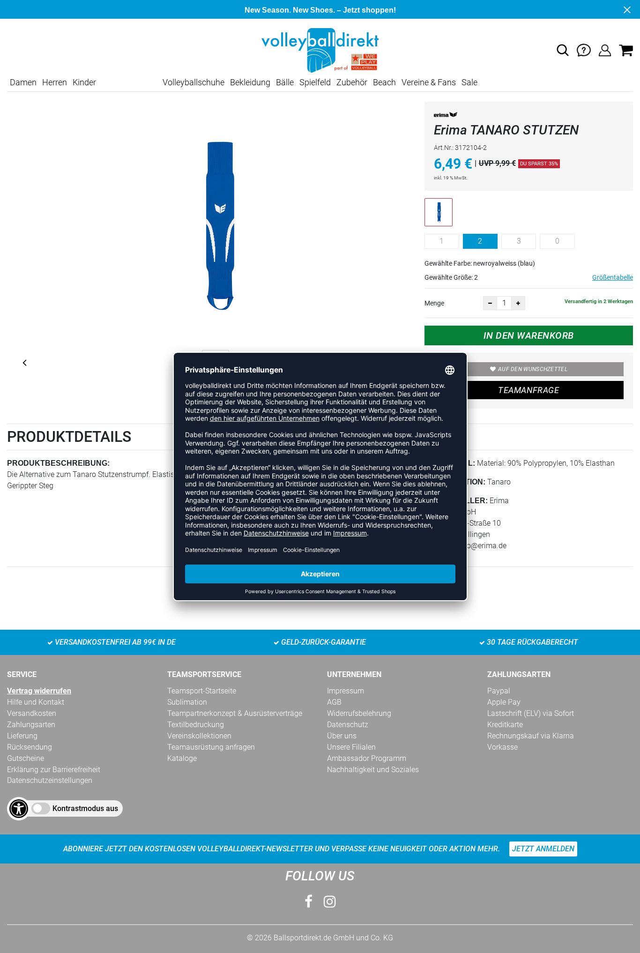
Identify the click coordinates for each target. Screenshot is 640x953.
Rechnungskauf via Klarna (530, 735)
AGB (334, 702)
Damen (23, 82)
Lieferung (22, 735)
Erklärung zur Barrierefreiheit (53, 769)
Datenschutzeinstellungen (49, 780)
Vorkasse (502, 747)
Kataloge (182, 758)
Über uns (342, 735)
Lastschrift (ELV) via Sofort (530, 713)
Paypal (498, 690)
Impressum (345, 690)
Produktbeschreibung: (58, 463)
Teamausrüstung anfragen (211, 747)
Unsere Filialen (351, 747)
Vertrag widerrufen (39, 690)
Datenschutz (347, 724)
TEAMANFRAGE (528, 390)
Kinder (84, 82)
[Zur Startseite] (320, 49)
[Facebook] (309, 901)
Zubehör (351, 82)
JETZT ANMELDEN (543, 848)
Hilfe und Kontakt (35, 702)
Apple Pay (504, 702)
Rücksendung (29, 747)
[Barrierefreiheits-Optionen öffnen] (18, 808)
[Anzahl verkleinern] (490, 303)
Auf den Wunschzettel (532, 369)
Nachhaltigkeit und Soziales (373, 769)
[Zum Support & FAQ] (584, 49)
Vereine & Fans (429, 82)
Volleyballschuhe (193, 82)
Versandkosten (31, 713)
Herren (54, 82)
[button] (563, 50)
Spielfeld (315, 82)
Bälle (285, 82)
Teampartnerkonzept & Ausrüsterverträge (234, 713)
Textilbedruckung (195, 724)
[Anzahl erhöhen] (518, 303)
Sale (469, 82)
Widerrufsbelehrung (359, 713)
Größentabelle (612, 277)
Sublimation (187, 702)
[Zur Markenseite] (445, 116)
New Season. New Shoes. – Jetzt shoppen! (320, 10)
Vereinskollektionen (199, 735)
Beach (384, 82)
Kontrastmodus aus (85, 808)
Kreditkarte (505, 724)
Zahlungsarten (31, 724)
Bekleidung (250, 82)
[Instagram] (330, 901)
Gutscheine (25, 758)
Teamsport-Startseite (201, 690)
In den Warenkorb (529, 335)
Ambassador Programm (366, 758)
